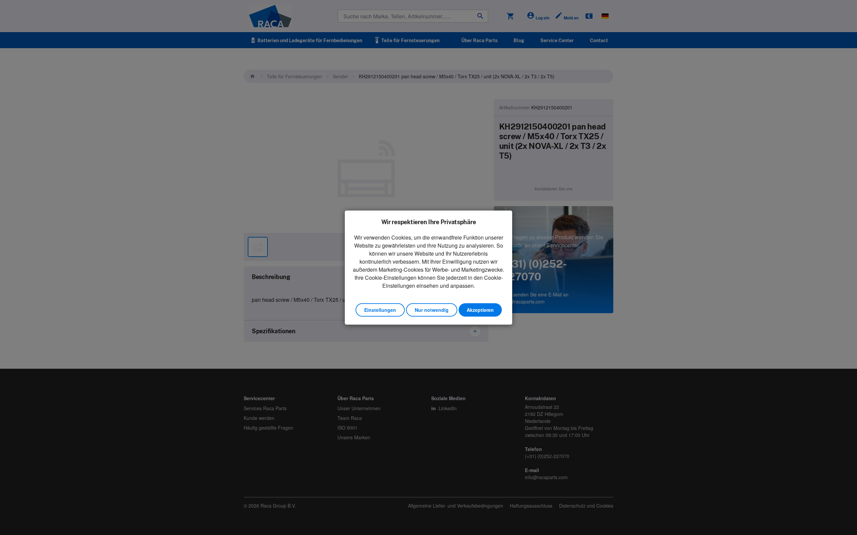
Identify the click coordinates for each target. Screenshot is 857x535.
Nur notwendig (432, 309)
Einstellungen (380, 309)
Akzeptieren (480, 309)
